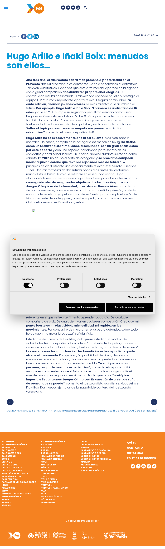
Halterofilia (48, 464)
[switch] (64, 285)
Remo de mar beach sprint (17, 493)
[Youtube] (73, 7)
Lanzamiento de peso (93, 453)
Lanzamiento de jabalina (96, 450)
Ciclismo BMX (10, 464)
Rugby (5, 499)
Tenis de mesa (49, 479)
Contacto (135, 448)
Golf (44, 461)
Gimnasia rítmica (51, 459)
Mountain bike (89, 464)
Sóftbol (7, 505)
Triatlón (46, 485)
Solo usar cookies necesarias (82, 307)
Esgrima (46, 447)
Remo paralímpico (13, 496)
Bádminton (8, 447)
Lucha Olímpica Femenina (96, 459)
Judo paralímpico (92, 444)
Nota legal (135, 453)
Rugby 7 (6, 502)
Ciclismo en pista (12, 467)
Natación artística (93, 470)
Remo (5, 490)
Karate (85, 447)
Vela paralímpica (51, 496)
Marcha (85, 461)
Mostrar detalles (137, 297)
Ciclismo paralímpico (54, 441)
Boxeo (5, 459)
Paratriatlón (10, 479)
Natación (86, 467)
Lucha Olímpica (90, 456)
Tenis (44, 476)
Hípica (45, 467)
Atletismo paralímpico (15, 444)
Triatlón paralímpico (54, 488)
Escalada (46, 444)
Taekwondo (48, 473)
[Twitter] (63, 7)
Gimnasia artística (52, 456)
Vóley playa (48, 499)
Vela (43, 490)
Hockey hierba (49, 470)
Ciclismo (7, 461)
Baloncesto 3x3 (11, 453)
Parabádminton (11, 476)
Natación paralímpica (15, 473)
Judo (84, 441)
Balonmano (9, 456)
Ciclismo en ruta (12, 470)
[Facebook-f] (68, 7)
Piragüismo (8, 488)
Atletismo (8, 441)
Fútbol (45, 450)
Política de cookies (141, 458)
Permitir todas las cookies (129, 307)
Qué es (131, 443)
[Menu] (6, 8)
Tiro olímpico (49, 482)
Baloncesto (9, 450)
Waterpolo (48, 502)
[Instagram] (78, 7)
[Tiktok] (154, 466)
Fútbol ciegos (49, 453)
